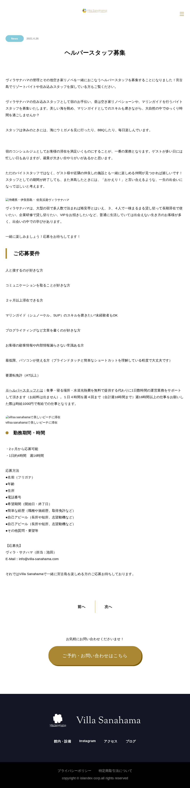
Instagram (87, 741)
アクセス (110, 741)
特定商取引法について (115, 771)
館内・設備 (62, 741)
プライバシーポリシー (74, 771)
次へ (108, 607)
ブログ (131, 741)
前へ (81, 607)
